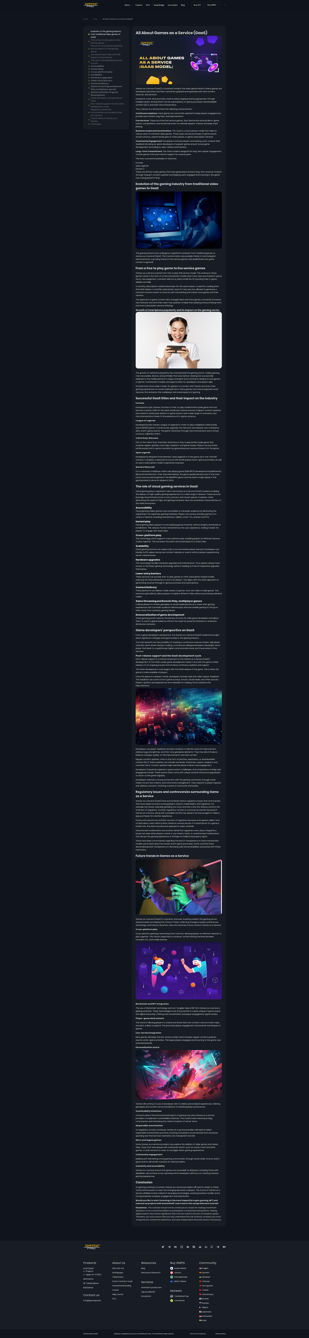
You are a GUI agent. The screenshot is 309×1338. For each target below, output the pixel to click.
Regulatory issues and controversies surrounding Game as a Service (106, 112)
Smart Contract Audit (122, 1281)
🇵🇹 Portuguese (206, 1285)
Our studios (173, 5)
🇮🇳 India (202, 1320)
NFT (211, 1200)
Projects (139, 5)
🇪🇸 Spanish (204, 1272)
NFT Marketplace (91, 1283)
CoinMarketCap (181, 1296)
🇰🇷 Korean (204, 1298)
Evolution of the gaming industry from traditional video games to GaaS (106, 34)
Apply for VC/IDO (93, 1274)
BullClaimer (88, 1287)
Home (85, 19)
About (127, 5)
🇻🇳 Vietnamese (206, 1294)
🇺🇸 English (203, 1268)
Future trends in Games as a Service (104, 120)
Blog (183, 5)
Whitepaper (117, 1272)
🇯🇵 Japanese (205, 1311)
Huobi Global (180, 1268)
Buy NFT (197, 5)
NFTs (148, 5)
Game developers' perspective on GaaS (106, 99)
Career (115, 1290)
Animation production (151, 1287)
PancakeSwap (180, 1277)
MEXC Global (180, 1281)
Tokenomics (117, 1277)
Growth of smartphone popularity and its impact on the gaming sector (106, 48)
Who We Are (118, 1268)
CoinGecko (179, 1300)
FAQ (114, 1298)
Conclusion (96, 124)
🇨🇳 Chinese (204, 1281)
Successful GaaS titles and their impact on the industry (106, 56)
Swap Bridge (159, 5)
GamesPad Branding (121, 1285)
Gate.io (177, 1272)
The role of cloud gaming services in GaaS (106, 62)
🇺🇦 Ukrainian (204, 1277)
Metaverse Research (151, 1272)
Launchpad (88, 1268)
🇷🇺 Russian (204, 1303)
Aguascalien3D (148, 1291)
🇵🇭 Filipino (203, 1307)
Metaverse (88, 1279)
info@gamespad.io (92, 1300)
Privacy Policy (221, 1334)
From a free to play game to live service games (105, 41)
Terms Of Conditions (198, 1334)
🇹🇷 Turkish (204, 1290)
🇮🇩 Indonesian (205, 1316)
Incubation (146, 1296)
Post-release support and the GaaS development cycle (107, 105)
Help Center (117, 1294)
